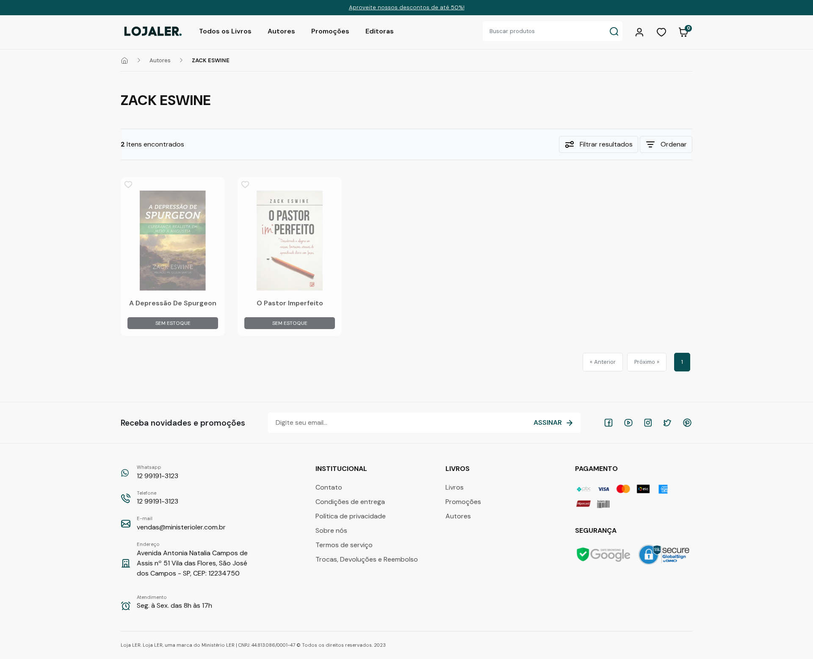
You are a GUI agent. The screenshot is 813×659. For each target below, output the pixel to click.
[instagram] (648, 423)
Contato (328, 487)
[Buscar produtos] (614, 31)
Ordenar (674, 144)
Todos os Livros (225, 31)
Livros (454, 487)
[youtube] (628, 423)
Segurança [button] (596, 530)
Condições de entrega (350, 501)
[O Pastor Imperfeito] (289, 240)
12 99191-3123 (157, 472)
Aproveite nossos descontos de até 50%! (407, 7)
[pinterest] (687, 423)
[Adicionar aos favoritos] (128, 184)
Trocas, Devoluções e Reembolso (366, 559)
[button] (640, 31)
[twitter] (667, 423)
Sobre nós (331, 530)
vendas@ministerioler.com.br (181, 523)
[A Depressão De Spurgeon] (172, 240)
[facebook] (608, 423)
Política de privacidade (350, 516)
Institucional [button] (342, 468)
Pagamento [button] (597, 468)
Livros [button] (458, 468)
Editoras (379, 31)
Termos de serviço (344, 544)
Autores (281, 31)
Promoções (330, 31)
